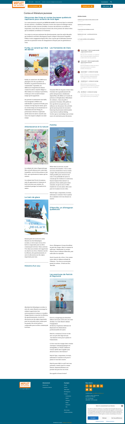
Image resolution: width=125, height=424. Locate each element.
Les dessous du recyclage (93, 71)
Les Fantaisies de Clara (60, 48)
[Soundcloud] (94, 386)
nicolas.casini (83, 61)
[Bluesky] (90, 389)
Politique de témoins (100, 421)
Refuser (104, 418)
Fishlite (53, 125)
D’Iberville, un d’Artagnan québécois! (61, 208)
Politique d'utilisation (67, 422)
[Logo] (18, 4)
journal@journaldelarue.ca (98, 393)
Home (25, 11)
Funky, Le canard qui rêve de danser (36, 49)
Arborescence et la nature (36, 127)
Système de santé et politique (84, 24)
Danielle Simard (84, 81)
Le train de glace (32, 197)
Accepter (93, 418)
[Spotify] (97, 386)
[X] (101, 386)
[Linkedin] (90, 386)
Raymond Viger (84, 50)
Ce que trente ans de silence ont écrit (86, 29)
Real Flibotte (83, 91)
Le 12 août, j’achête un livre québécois (86, 39)
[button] (122, 406)
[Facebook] (87, 386)
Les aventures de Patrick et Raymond (61, 275)
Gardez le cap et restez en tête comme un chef (88, 19)
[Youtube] (87, 389)
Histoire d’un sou (32, 266)
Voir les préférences (116, 418)
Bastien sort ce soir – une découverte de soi (87, 34)
